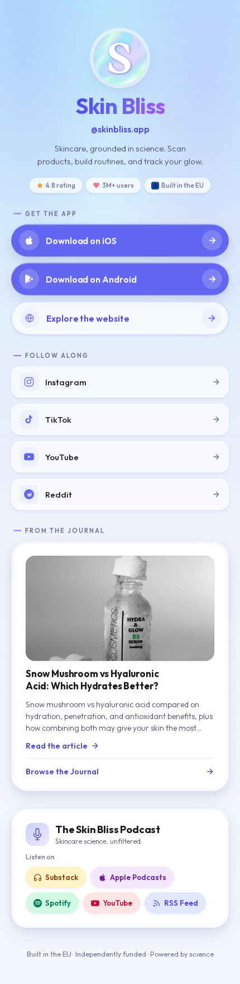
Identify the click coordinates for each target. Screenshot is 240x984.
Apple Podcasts (138, 877)
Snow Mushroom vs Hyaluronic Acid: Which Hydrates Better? (92, 680)
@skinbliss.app (120, 129)
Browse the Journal (62, 772)
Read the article (57, 746)
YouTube (117, 902)
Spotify (58, 902)
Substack (61, 877)
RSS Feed (181, 902)
